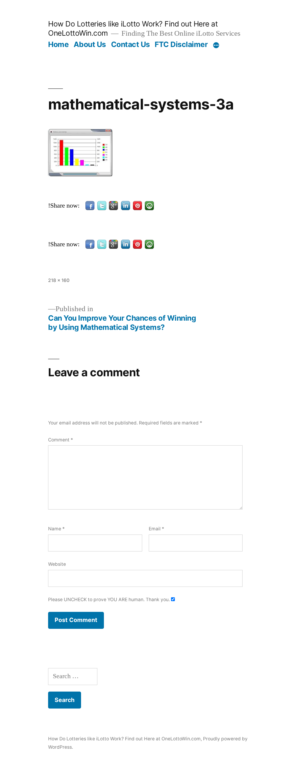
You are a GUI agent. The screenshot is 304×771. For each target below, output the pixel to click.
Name (56, 529)
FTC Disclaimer (181, 44)
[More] (216, 45)
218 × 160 (58, 280)
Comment (60, 440)
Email (156, 529)
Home (58, 44)
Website (57, 564)
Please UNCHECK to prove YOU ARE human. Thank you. (109, 599)
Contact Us (130, 44)
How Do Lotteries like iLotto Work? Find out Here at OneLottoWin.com (124, 739)
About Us (90, 44)
